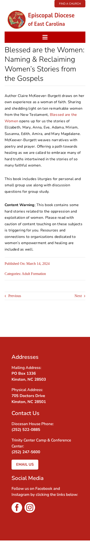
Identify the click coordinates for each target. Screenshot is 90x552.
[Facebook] (76, 319)
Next (78, 296)
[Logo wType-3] (45, 9)
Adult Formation (34, 274)
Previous (14, 296)
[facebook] (17, 507)
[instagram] (29, 507)
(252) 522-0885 (26, 429)
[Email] (76, 325)
